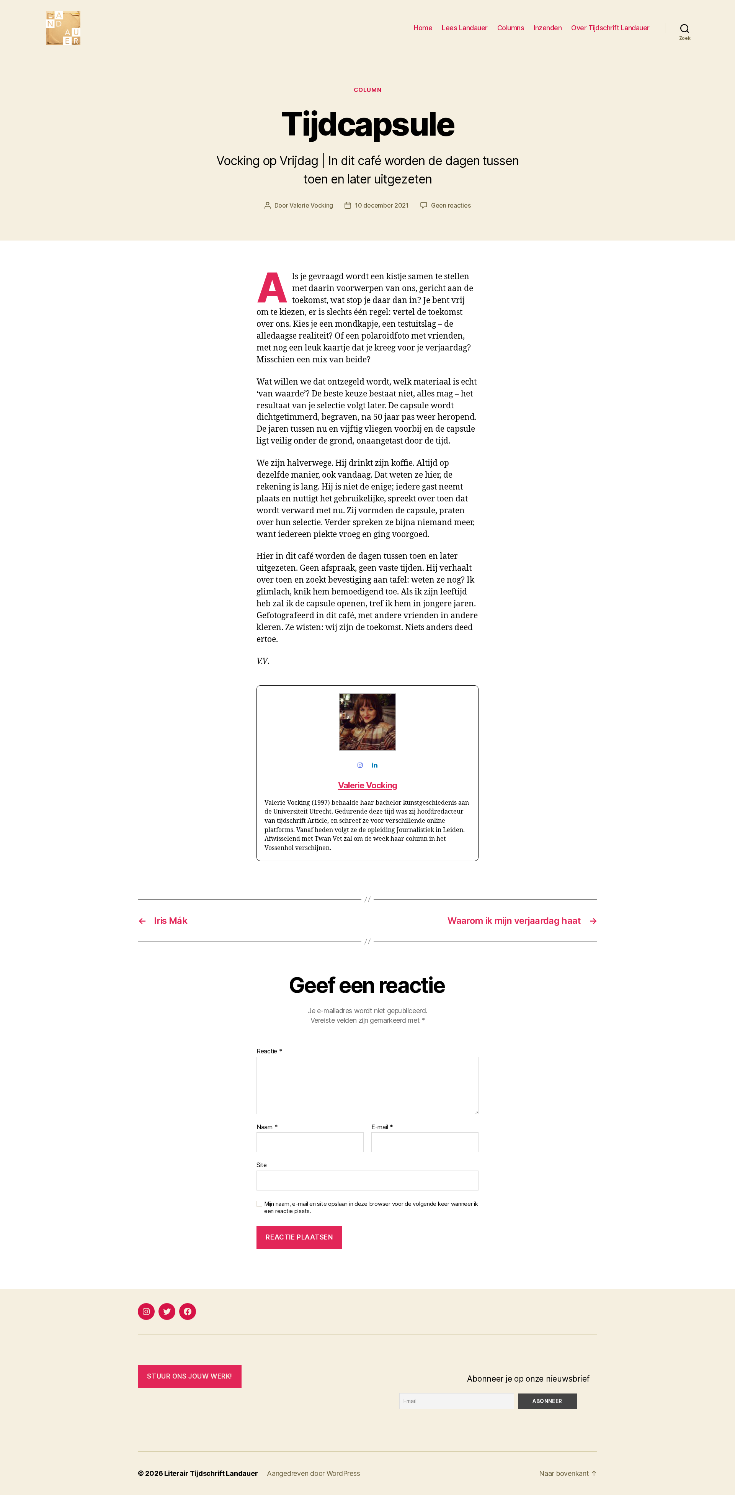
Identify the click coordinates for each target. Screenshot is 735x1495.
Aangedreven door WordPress (313, 1473)
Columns (510, 28)
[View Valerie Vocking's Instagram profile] (360, 765)
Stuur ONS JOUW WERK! (189, 1376)
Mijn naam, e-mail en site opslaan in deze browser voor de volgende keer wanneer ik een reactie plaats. (371, 1207)
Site (261, 1165)
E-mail (382, 1127)
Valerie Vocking (311, 205)
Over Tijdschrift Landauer (610, 28)
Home (423, 28)
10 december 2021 (382, 205)
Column (367, 90)
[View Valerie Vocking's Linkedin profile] (374, 765)
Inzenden (548, 28)
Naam (267, 1127)
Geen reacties (451, 205)
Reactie (269, 1051)
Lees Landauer (465, 28)
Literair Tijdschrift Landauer (211, 1473)
